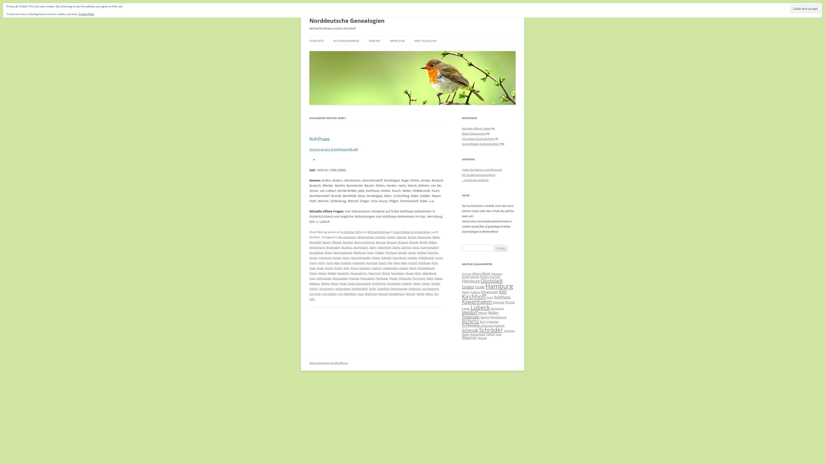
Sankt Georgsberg (359, 283)
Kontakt (374, 41)
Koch (490, 297)
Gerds (412, 253)
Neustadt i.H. (358, 273)
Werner (410, 294)
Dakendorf (384, 247)
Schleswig (471, 325)
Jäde (336, 263)
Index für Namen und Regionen (482, 170)
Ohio (418, 273)
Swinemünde (399, 289)
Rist (482, 322)
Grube (313, 258)
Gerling (421, 253)
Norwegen (397, 273)
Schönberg (394, 283)
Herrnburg (399, 258)
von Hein (315, 294)
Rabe (430, 278)
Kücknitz (364, 268)
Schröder (491, 330)
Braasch (392, 242)
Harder (336, 258)
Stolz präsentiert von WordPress (328, 363)
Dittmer (406, 247)
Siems (417, 283)
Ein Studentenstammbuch (478, 175)
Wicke (420, 294)
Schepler (492, 322)
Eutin (370, 253)
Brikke (433, 242)
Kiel (390, 263)
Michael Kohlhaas (379, 232)
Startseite (316, 41)
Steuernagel (477, 334)
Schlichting (379, 283)
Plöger (393, 278)
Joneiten (346, 263)
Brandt (414, 242)
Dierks (396, 247)
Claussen (497, 274)
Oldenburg (429, 273)
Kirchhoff (474, 296)
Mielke (332, 273)
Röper (335, 283)
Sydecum (414, 289)
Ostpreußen (340, 278)
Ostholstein (323, 278)
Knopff (412, 263)
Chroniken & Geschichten (478, 139)
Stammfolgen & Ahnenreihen (412, 232)
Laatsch (376, 268)
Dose (416, 247)
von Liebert (329, 294)
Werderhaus (397, 294)
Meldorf (470, 312)
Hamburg (325, 258)
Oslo (312, 278)
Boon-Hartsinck (364, 242)
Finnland (391, 253)
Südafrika (383, 289)
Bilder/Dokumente (474, 134)
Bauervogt (424, 237)
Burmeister (361, 247)
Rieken (325, 283)
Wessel (482, 338)
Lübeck (403, 268)
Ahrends (466, 273)
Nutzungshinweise (346, 41)
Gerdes (402, 253)
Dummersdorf (429, 247)
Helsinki (386, 258)
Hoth (321, 263)
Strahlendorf (359, 289)
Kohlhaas (319, 139)
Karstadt (372, 263)
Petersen (471, 317)
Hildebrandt (426, 258)
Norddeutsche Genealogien (347, 20)
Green (468, 287)
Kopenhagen (477, 301)
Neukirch (343, 273)
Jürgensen (359, 263)
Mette (313, 273)
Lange (466, 308)
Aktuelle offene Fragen (476, 128)
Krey (346, 268)
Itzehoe (475, 292)
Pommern (418, 278)
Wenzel (383, 294)
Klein (404, 263)
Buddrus (347, 247)
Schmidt (470, 330)
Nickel (386, 273)
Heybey (412, 258)
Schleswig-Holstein (492, 326)
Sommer (509, 331)
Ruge (343, 283)
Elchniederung (343, 253)
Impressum (397, 41)
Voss (361, 294)
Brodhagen (333, 247)
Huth (329, 263)
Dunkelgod (316, 253)
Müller (493, 312)
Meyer (322, 273)
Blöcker (337, 242)
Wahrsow (371, 294)
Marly (413, 268)
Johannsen (489, 292)
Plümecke (405, 278)
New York (374, 273)
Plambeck (382, 278)
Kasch (382, 263)
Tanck (490, 334)
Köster (329, 268)
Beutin (326, 242)
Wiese (429, 294)
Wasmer (469, 337)
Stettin (313, 289)
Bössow (381, 242)
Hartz (346, 258)
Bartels (412, 237)
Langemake (390, 268)
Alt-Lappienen (347, 237)
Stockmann (326, 289)
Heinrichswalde (360, 258)
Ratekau (314, 283)
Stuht (372, 289)
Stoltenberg (342, 289)
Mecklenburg (426, 268)
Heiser (376, 258)
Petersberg (367, 278)
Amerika (380, 237)
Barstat (401, 237)
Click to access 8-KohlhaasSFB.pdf (333, 149)
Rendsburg (498, 317)
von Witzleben (347, 294)
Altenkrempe (365, 237)
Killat (396, 263)
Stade (465, 334)
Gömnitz (432, 253)
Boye (486, 273)
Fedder (379, 253)
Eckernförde (470, 277)
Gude (480, 287)
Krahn (338, 268)
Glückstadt (492, 281)
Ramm (485, 317)
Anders (391, 237)
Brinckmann (317, 247)
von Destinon (430, 289)
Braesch (403, 242)
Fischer (495, 277)
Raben (438, 278)
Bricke (424, 242)
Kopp (320, 268)
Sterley (435, 283)
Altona (476, 274)
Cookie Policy (86, 14)
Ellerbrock (359, 253)
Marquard (497, 308)
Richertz (470, 321)
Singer (426, 283)
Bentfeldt (315, 242)
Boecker (348, 242)
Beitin (436, 237)
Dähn (372, 247)
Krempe (498, 302)
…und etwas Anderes (475, 180)
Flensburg (471, 281)
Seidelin (407, 283)
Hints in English (425, 41)
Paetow (354, 278)
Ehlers (328, 253)
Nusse (410, 273)
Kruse (354, 268)
